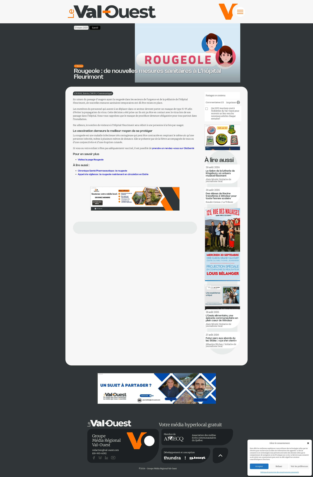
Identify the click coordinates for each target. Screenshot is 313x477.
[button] (308, 443)
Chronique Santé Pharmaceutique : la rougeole (102, 171)
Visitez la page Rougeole (91, 160)
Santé (95, 27)
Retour (80, 66)
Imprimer (231, 102)
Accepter (259, 466)
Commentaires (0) (215, 103)
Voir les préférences (299, 466)
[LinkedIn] (219, 95)
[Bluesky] (212, 95)
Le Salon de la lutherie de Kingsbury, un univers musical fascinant (220, 173)
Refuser (279, 466)
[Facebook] (234, 95)
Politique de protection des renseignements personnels (279, 472)
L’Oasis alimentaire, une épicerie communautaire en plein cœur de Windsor (222, 318)
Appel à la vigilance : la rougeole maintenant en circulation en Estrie (113, 174)
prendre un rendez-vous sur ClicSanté (173, 148)
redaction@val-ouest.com (105, 450)
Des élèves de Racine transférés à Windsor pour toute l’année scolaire (221, 196)
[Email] (227, 95)
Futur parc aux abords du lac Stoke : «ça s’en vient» (221, 339)
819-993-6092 (99, 453)
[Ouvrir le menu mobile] (237, 13)
